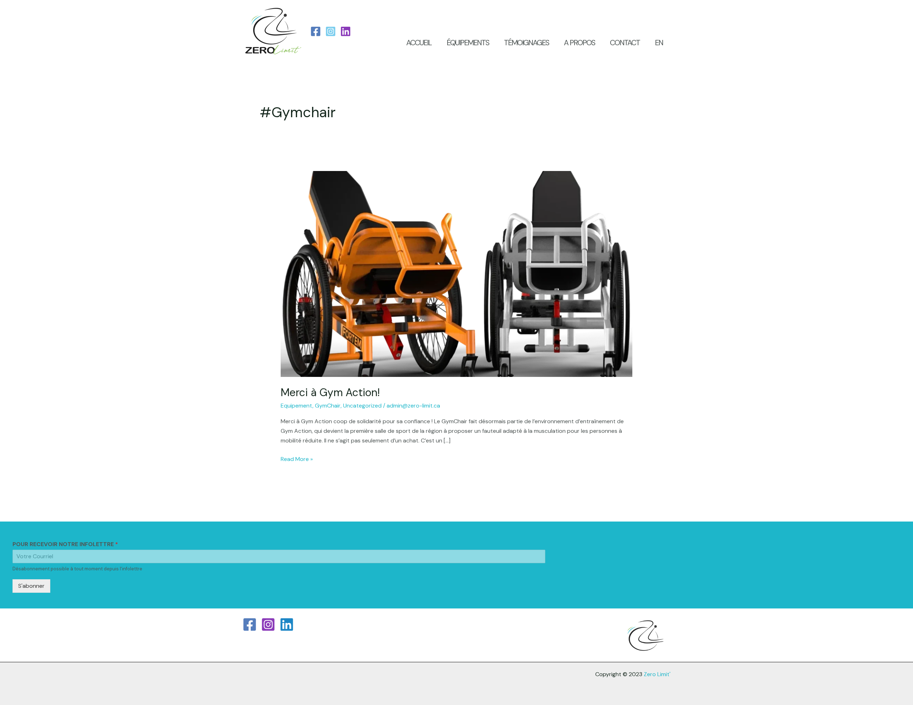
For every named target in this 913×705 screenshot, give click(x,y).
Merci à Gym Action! (330, 392)
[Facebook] (315, 31)
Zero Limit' (657, 674)
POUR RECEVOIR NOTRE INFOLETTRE (65, 544)
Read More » (297, 458)
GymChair (328, 405)
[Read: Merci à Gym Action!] (457, 273)
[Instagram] (330, 31)
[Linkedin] (287, 624)
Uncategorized (362, 405)
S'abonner (31, 586)
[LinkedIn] (345, 31)
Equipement (296, 405)
